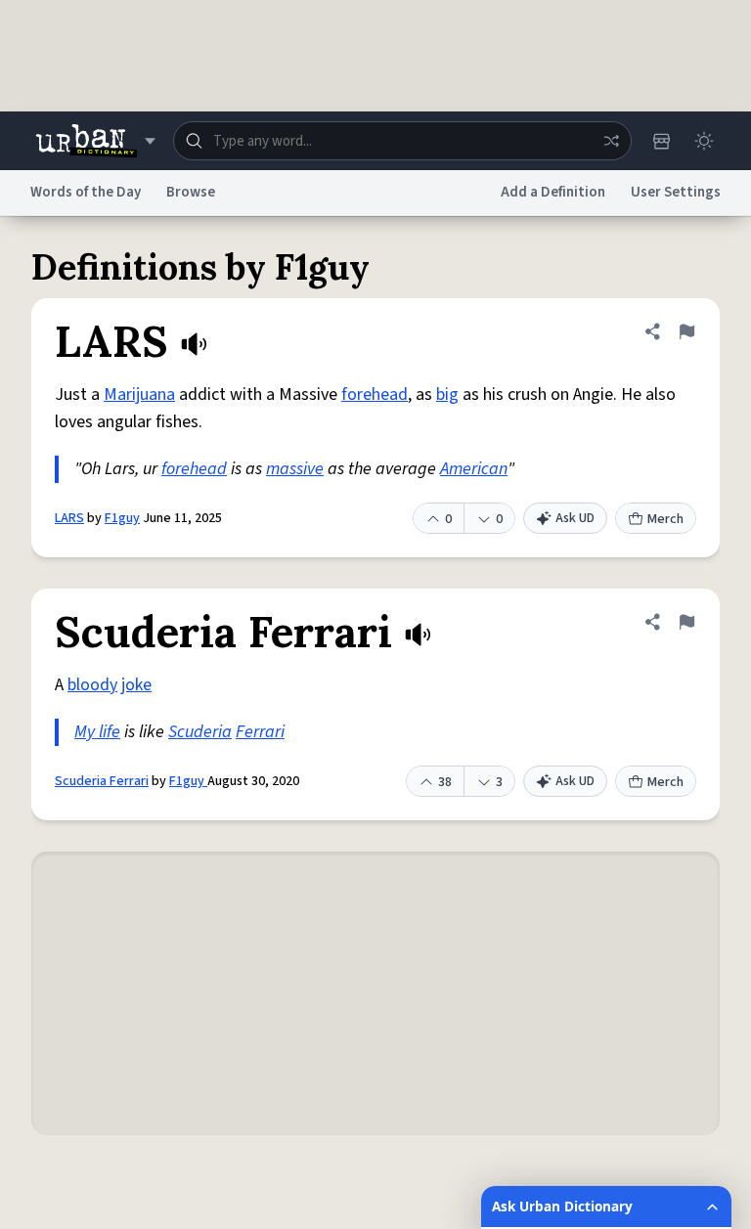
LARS (69, 518)
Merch (665, 519)
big (447, 394)
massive (295, 469)
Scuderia (200, 732)
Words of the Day (85, 192)
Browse (190, 192)
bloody (92, 685)
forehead (374, 394)
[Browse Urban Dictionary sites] (95, 140)
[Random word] (611, 141)
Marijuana (139, 394)
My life (97, 732)
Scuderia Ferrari (102, 781)
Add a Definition (553, 192)
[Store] (661, 140)
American (474, 469)
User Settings (676, 192)
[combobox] (402, 140)
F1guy (122, 518)
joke (136, 685)
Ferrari (260, 732)
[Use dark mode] (704, 140)
